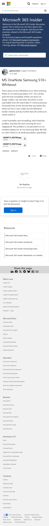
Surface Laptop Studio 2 (10, 291)
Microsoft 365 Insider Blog (16, 235)
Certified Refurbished (9, 342)
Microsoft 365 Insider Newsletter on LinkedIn (24, 255)
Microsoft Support (29, 45)
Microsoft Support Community (26, 39)
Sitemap (5, 517)
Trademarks (17, 520)
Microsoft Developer (9, 444)
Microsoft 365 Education (10, 373)
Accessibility (7, 503)
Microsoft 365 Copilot (9, 425)
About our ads (7, 522)
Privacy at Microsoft (9, 491)
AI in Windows (7, 303)
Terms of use (7, 520)
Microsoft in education (10, 361)
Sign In (43, 3)
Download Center (8, 326)
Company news (7, 487)
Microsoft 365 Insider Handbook (19, 242)
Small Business (7, 429)
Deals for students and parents (12, 385)
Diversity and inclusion (10, 499)
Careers (5, 480)
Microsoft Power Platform (10, 417)
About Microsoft (8, 484)
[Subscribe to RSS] (33, 271)
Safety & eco (28, 520)
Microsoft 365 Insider (11, 11)
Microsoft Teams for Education (12, 369)
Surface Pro (6, 283)
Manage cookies (37, 517)
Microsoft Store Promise (10, 346)
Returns (5, 334)
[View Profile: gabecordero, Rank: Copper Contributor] (5, 72)
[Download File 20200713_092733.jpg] (24, 145)
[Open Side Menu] (3, 4)
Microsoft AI (6, 401)
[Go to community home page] (9, 4)
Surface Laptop (7, 287)
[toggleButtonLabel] (45, 10)
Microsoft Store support (10, 330)
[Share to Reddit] (24, 271)
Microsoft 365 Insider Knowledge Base (21, 248)
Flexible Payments (8, 350)
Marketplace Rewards (9, 464)
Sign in (13, 210)
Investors (6, 495)
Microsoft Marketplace (10, 460)
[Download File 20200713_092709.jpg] (24, 138)
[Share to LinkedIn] (12, 271)
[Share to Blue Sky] (28, 271)
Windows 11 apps (8, 311)
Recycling (37, 520)
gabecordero (14, 71)
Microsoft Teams (8, 421)
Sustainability (7, 507)
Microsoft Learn (8, 448)
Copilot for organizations (10, 295)
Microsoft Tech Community (11, 456)
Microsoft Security (8, 405)
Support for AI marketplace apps (13, 452)
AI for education (8, 389)
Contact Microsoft (16, 517)
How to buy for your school (11, 377)
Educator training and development (13, 381)
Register (35, 3)
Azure (5, 440)
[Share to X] (20, 271)
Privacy (27, 517)
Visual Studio (7, 468)
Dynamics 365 (7, 409)
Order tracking (7, 338)
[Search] (28, 3)
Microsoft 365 (7, 413)
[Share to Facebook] (16, 271)
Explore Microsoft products (11, 307)
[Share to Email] (37, 271)
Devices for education (9, 365)
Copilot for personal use (10, 299)
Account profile (7, 322)
